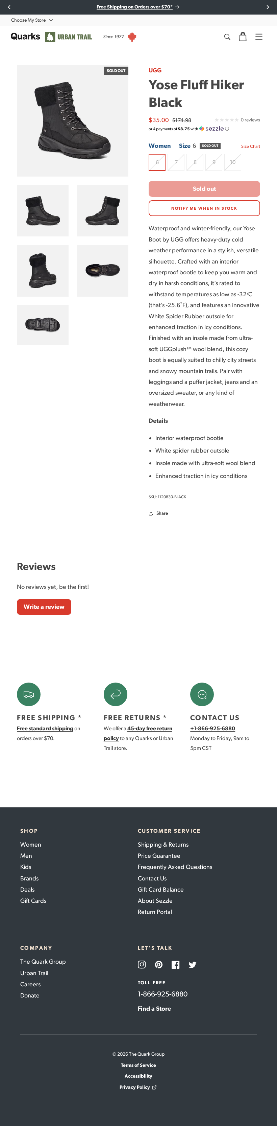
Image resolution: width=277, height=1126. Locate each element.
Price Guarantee (159, 855)
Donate (30, 995)
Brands (29, 878)
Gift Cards (33, 900)
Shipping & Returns (163, 844)
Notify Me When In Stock (204, 208)
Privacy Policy (135, 1087)
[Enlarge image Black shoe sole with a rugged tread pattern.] (43, 325)
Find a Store (154, 1008)
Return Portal (155, 912)
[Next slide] (267, 7)
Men (26, 855)
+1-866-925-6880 (212, 728)
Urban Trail (34, 973)
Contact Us (152, 878)
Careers (30, 984)
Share (162, 513)
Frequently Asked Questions (175, 867)
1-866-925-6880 (162, 994)
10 (235, 165)
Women (30, 844)
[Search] (227, 36)
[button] (243, 37)
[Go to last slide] (9, 7)
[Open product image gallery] (72, 121)
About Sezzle (155, 900)
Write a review (44, 607)
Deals (27, 889)
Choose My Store (28, 20)
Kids (25, 867)
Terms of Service (138, 1065)
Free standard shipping (45, 728)
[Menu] (258, 36)
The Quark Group (43, 961)
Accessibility (138, 1076)
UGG (155, 70)
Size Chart (250, 146)
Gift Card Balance (161, 889)
